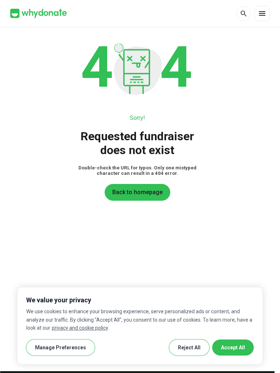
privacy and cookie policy (80, 328)
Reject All (189, 347)
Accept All (233, 347)
